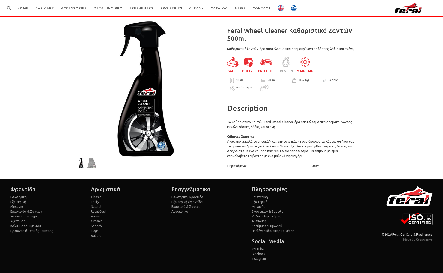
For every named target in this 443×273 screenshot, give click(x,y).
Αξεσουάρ (17, 221)
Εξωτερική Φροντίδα (187, 202)
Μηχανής (17, 206)
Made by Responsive (418, 239)
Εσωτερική (18, 197)
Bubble (96, 236)
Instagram (259, 259)
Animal (96, 216)
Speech (96, 226)
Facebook (258, 254)
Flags (95, 231)
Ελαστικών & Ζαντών (26, 211)
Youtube (258, 249)
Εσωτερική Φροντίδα (187, 197)
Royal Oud (98, 211)
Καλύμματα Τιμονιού (25, 226)
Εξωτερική (18, 202)
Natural (96, 206)
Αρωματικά (179, 211)
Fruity (95, 202)
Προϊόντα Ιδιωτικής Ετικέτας (31, 231)
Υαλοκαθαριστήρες (24, 216)
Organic (96, 221)
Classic (96, 197)
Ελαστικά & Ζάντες (185, 206)
